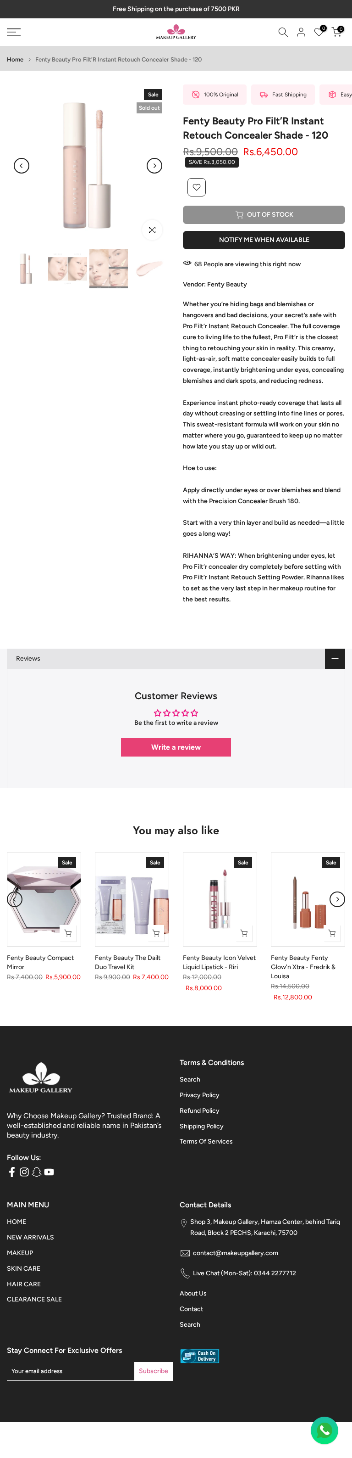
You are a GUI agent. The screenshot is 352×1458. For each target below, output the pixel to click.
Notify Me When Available (264, 242)
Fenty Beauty (227, 287)
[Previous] (21, 168)
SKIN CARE (23, 1271)
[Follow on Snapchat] (37, 1174)
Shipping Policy (202, 1129)
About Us (193, 1296)
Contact (191, 1311)
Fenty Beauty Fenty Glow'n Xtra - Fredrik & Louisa (303, 970)
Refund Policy (200, 1113)
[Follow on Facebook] (12, 1174)
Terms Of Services (206, 1144)
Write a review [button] (176, 749)
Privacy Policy (200, 1097)
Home (15, 62)
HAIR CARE (24, 1286)
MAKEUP (20, 1255)
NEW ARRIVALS (30, 1240)
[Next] (154, 168)
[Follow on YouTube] (49, 1174)
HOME (16, 1224)
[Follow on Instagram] (24, 1174)
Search (190, 1082)
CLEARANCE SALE (34, 1302)
